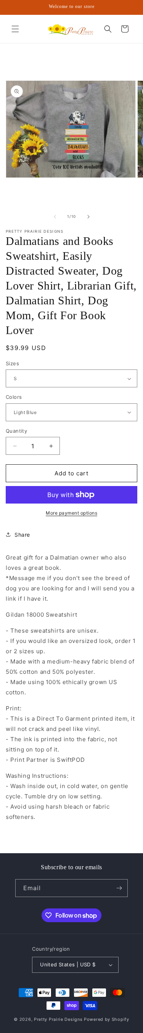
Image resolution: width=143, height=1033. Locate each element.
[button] (15, 29)
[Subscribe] (119, 888)
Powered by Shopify (106, 1019)
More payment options (71, 513)
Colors (14, 397)
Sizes (12, 363)
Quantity (16, 431)
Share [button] (22, 534)
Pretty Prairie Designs (58, 1019)
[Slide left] (55, 216)
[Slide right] (88, 216)
